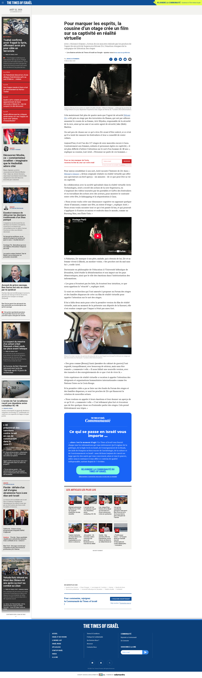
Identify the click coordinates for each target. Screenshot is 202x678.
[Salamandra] (119, 674)
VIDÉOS (54, 654)
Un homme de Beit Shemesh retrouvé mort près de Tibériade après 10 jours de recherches (15, 369)
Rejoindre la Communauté (169, 2)
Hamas (111, 587)
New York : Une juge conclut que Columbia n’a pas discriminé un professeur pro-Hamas (14, 547)
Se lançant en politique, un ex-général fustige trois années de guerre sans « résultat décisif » (14, 238)
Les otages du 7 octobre (99, 587)
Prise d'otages (84, 587)
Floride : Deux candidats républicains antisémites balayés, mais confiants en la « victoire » (15, 539)
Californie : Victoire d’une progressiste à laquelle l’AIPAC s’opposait (14, 530)
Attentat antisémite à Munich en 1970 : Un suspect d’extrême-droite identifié (74, 510)
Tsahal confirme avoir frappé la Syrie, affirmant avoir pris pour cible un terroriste (15, 45)
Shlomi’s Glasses (71, 173)
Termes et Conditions (93, 633)
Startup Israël (57, 650)
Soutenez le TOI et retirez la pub (191, 2)
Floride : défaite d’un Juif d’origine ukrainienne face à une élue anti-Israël (15, 491)
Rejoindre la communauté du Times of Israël (97, 470)
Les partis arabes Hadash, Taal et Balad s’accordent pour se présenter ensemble (14, 255)
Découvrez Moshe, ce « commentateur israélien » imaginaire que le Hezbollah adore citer (15, 161)
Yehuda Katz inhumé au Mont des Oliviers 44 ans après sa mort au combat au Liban (15, 581)
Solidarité (119, 589)
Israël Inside (56, 644)
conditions (122, 164)
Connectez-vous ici (125, 603)
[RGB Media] (102, 675)
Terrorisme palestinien (72, 589)
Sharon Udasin (9, 484)
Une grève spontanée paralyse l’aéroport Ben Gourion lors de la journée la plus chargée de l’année (120, 512)
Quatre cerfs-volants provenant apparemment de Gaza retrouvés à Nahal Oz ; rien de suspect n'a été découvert (15, 103)
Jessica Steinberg (72, 58)
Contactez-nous (92, 647)
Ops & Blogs (56, 647)
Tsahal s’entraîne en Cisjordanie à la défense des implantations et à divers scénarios (74, 538)
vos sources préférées (122, 52)
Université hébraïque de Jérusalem (92, 589)
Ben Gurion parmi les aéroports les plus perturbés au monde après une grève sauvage (14, 305)
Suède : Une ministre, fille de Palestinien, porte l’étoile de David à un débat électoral (105, 538)
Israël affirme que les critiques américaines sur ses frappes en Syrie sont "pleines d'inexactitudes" (15, 117)
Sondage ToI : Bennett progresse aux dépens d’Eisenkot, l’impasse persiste (14, 246)
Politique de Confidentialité (95, 637)
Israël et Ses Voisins (72, 587)
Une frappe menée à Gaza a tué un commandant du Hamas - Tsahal (15, 89)
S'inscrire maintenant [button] (121, 599)
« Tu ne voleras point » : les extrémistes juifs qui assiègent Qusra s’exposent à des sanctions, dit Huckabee (15, 472)
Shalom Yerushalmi (17, 208)
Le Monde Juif (57, 640)
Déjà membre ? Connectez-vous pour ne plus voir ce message (98, 476)
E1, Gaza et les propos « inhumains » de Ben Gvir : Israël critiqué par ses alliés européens (15, 454)
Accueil (54, 633)
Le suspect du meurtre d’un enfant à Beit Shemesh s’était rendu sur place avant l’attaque (15, 345)
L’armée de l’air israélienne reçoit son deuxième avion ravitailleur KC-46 (90, 510)
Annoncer (90, 644)
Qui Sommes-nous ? (93, 640)
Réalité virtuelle (109, 589)
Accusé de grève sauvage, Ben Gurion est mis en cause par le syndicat (15, 287)
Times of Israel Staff (11, 54)
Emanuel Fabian (8, 408)
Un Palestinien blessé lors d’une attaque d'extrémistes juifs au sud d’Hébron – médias (15, 77)
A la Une (55, 657)
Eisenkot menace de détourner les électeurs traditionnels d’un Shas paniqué (14, 216)
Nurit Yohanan (16, 149)
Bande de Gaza (120, 587)
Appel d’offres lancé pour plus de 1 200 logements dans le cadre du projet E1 (15, 462)
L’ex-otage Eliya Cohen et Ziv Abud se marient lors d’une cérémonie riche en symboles (105, 510)
